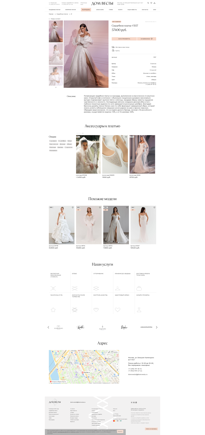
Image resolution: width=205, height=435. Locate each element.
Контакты (115, 414)
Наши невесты (73, 410)
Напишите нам (117, 415)
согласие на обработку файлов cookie (68, 432)
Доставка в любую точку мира (143, 274)
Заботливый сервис (122, 295)
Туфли (50, 417)
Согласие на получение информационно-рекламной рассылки (140, 420)
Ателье (74, 273)
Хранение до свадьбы (122, 273)
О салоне (72, 408)
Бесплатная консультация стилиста (56, 275)
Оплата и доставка (74, 419)
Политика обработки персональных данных (141, 412)
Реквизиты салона (74, 416)
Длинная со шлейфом (149, 73)
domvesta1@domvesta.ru (138, 374)
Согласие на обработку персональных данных (140, 415)
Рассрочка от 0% (56, 295)
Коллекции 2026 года (54, 408)
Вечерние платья (53, 412)
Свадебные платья (53, 410)
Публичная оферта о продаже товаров (140, 422)
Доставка (94, 416)
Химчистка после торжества (78, 295)
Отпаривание (98, 273)
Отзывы (72, 412)
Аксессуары (51, 416)
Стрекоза (153, 63)
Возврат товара (74, 417)
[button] (56, 87)
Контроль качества (100, 295)
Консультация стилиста (97, 408)
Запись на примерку (151, 428)
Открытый (153, 70)
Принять (120, 431)
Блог (114, 410)
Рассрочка (94, 417)
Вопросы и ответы (74, 414)
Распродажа (51, 419)
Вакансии (72, 421)
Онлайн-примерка (142, 295)
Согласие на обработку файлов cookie (140, 417)
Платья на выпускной (53, 414)
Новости (115, 408)
